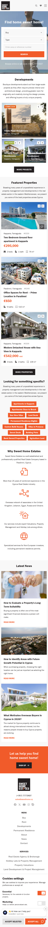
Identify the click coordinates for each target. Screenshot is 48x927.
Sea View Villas (16, 415)
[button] (24, 33)
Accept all (33, 921)
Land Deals (33, 415)
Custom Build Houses (14, 426)
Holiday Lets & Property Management (24, 860)
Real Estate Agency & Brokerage (24, 856)
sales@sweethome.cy (24, 799)
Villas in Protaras (35, 426)
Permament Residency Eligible (24, 421)
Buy (24, 817)
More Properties (24, 372)
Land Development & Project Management (24, 869)
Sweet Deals (15, 432)
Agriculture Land (37, 438)
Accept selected (13, 921)
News (24, 838)
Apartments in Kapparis (24, 403)
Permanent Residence (24, 830)
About (24, 834)
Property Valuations (24, 865)
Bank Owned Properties (14, 438)
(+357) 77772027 (24, 795)
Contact (24, 843)
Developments (24, 826)
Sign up (22, 765)
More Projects (24, 169)
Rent (24, 821)
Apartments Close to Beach (24, 409)
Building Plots (32, 432)
